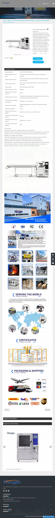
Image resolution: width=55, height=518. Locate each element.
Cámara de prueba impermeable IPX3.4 (13, 469)
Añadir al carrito (38, 62)
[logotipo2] (19, 482)
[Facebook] (4, 491)
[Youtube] (8, 491)
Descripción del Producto (10, 69)
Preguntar (38, 58)
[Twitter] (6, 491)
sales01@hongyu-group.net (8, 499)
